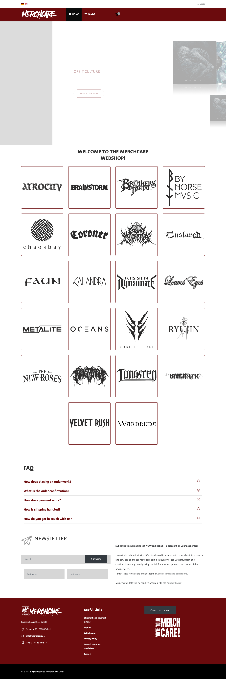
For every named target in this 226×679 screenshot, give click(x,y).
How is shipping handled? (42, 509)
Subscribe (96, 559)
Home (75, 14)
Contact (87, 653)
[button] (7, 83)
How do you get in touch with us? (48, 519)
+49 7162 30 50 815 (36, 642)
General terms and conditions (171, 573)
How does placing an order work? (47, 482)
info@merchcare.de (35, 635)
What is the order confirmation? (46, 491)
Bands (91, 14)
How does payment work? (42, 500)
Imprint (87, 627)
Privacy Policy (174, 583)
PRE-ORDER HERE (36, 93)
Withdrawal (89, 633)
